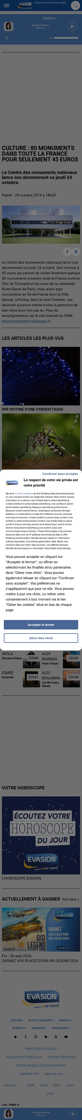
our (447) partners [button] (23, 493)
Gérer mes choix (41, 638)
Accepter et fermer (41, 624)
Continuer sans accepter (60, 473)
